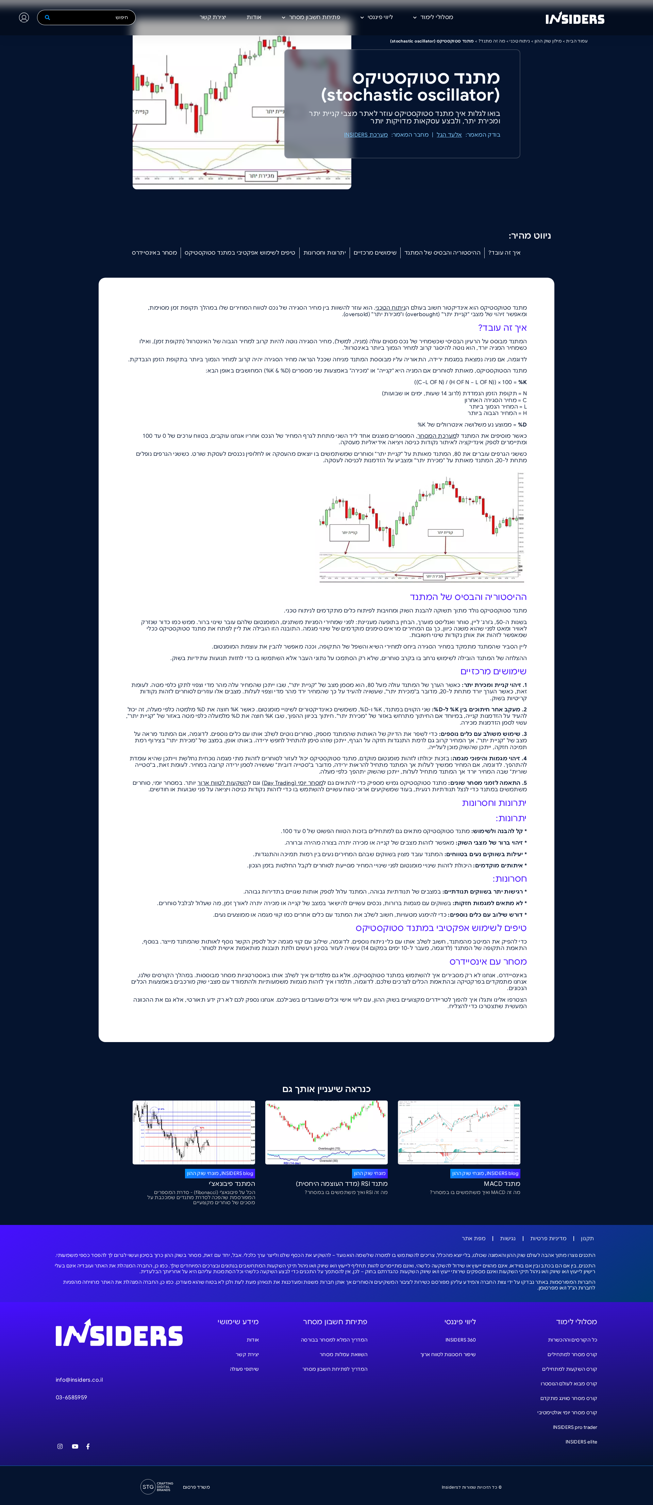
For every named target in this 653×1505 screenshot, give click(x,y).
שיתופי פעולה (244, 1369)
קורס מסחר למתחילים (572, 1354)
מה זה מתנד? (492, 41)
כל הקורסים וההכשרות (573, 1340)
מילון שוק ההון (548, 41)
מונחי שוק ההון (468, 1173)
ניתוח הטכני (390, 308)
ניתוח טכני (519, 41)
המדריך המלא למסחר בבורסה (334, 1340)
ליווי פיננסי (380, 17)
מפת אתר (474, 1238)
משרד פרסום (196, 1487)
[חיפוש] (43, 17)
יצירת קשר (213, 17)
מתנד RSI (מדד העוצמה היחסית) (342, 1184)
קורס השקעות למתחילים (569, 1369)
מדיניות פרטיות (548, 1238)
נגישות (508, 1238)
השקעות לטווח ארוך (223, 783)
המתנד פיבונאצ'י (232, 1184)
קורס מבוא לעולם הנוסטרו (569, 1384)
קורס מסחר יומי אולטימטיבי (567, 1412)
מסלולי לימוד (436, 17)
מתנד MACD (502, 1184)
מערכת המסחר (436, 436)
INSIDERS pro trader (575, 1427)
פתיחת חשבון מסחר (314, 17)
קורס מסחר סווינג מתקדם (569, 1398)
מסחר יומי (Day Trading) (292, 783)
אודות (254, 17)
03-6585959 (71, 1397)
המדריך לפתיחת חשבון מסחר (335, 1369)
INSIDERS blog (502, 1173)
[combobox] (93, 17)
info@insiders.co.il (79, 1380)
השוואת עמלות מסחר (344, 1354)
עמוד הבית (577, 41)
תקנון (587, 1238)
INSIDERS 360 (461, 1340)
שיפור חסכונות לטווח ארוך (448, 1354)
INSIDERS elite (582, 1442)
